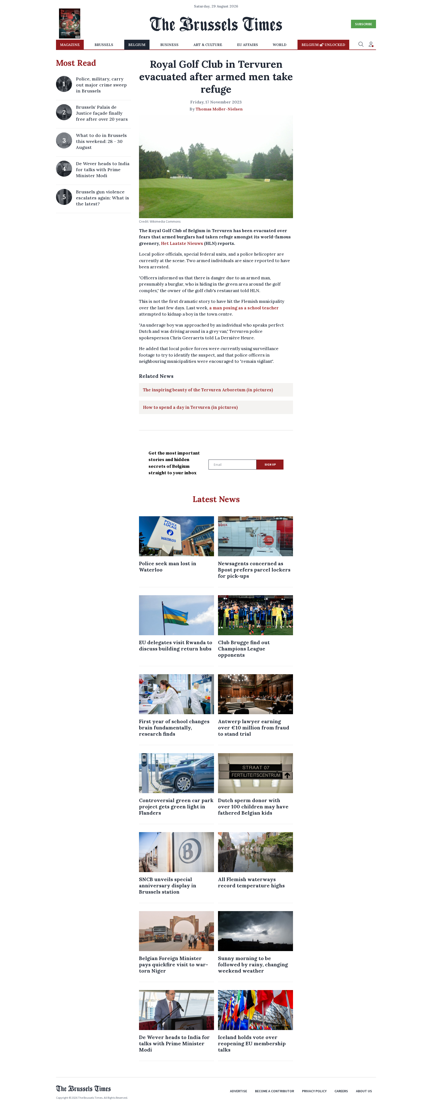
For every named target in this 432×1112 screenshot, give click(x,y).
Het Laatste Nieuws (182, 243)
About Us (364, 1091)
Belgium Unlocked (323, 44)
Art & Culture (208, 44)
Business (169, 44)
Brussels (103, 44)
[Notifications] (371, 45)
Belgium (137, 44)
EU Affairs (247, 44)
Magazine (70, 44)
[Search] (361, 45)
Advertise (238, 1091)
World (279, 44)
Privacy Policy (314, 1091)
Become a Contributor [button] (274, 1091)
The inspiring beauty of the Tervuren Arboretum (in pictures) (208, 390)
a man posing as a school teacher (244, 308)
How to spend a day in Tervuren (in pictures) (190, 407)
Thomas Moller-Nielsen (219, 108)
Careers (341, 1091)
